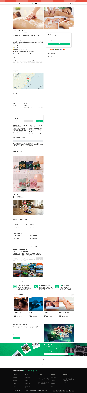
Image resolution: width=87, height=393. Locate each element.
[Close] (57, 184)
